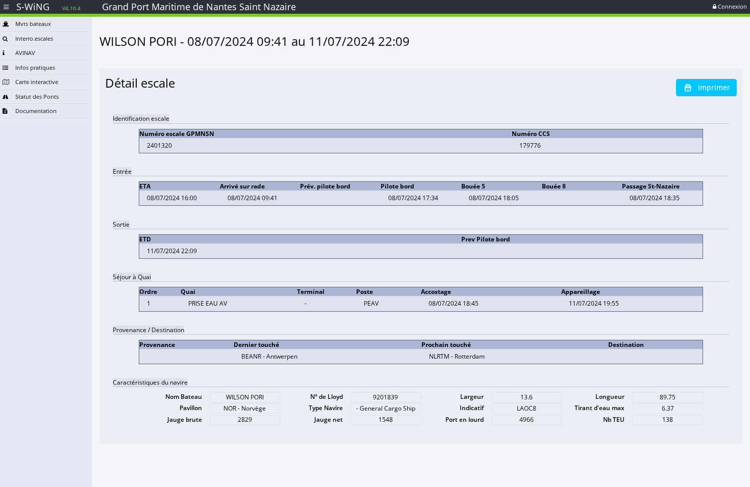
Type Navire (326, 407)
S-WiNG (48, 7)
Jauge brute (184, 419)
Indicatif (472, 407)
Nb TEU (613, 419)
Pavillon (191, 407)
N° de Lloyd (326, 396)
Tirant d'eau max (599, 407)
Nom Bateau (183, 396)
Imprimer (714, 87)
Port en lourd (464, 419)
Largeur (472, 396)
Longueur (609, 396)
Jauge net (328, 419)
